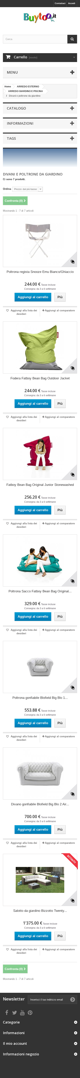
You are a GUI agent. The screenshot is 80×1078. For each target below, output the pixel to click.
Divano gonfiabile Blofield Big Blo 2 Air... (40, 804)
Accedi (71, 3)
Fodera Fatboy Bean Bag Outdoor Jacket (40, 378)
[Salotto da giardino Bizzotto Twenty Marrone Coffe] (40, 880)
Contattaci (60, 3)
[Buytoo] (40, 17)
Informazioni (20, 123)
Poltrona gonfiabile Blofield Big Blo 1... (40, 698)
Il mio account (15, 1043)
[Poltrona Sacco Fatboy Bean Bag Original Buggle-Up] (40, 560)
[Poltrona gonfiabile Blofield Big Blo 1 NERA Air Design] (40, 667)
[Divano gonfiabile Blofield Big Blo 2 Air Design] (40, 773)
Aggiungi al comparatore (60, 310)
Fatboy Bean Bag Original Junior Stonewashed (40, 485)
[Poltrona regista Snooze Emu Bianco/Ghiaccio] (40, 241)
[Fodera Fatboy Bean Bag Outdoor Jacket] (40, 347)
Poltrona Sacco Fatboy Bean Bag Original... (40, 591)
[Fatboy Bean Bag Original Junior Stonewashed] (40, 454)
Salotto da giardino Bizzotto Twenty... (40, 911)
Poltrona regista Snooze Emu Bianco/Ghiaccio (40, 272)
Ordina (7, 188)
